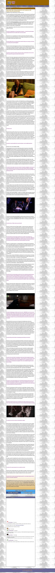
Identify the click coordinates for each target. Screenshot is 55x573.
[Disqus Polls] (20, 509)
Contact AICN (30, 570)
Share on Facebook (13, 492)
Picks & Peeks (22, 569)
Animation (30, 569)
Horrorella (22, 12)
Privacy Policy (26, 570)
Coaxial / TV (18, 569)
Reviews (27, 6)
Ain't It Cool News (13, 2)
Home (9, 6)
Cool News (15, 6)
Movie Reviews (26, 569)
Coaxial (21, 6)
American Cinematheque (14, 21)
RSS (23, 570)
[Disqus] (21, 531)
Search (44, 6)
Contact (39, 6)
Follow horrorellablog (20, 490)
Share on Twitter (28, 492)
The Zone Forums (41, 569)
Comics (33, 6)
